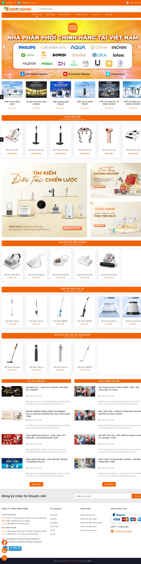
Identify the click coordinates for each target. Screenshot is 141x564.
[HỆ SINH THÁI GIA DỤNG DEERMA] (36, 89)
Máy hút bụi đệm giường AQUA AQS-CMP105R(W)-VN (12, 275)
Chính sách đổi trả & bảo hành (91, 523)
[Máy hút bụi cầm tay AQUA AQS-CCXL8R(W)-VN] (12, 307)
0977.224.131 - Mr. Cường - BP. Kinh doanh (22, 534)
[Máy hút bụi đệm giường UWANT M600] (12, 135)
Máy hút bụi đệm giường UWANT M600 (12, 150)
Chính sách (54, 527)
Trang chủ (53, 515)
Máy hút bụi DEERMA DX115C (85, 321)
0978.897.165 (11, 3)
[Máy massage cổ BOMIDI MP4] (84, 135)
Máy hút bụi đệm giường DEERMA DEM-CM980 (109, 275)
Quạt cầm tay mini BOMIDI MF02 (109, 150)
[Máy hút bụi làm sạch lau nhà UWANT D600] (36, 135)
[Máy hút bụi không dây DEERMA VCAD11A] (12, 353)
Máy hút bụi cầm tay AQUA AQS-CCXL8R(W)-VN (12, 321)
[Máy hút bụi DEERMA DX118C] (60, 307)
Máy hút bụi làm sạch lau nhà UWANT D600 (36, 150)
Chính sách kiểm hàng (88, 527)
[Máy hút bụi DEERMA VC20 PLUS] (84, 353)
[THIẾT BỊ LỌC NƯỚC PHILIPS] (84, 89)
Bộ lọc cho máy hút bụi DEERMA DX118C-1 (109, 321)
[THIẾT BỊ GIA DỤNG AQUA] (12, 89)
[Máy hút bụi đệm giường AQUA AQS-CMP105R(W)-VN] (12, 260)
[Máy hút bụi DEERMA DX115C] (84, 307)
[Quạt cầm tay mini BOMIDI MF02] (109, 135)
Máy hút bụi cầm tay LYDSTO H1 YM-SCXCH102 (60, 367)
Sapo (90, 561)
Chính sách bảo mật (87, 515)
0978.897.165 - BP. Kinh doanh (18, 524)
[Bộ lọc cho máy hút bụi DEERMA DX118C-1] (109, 307)
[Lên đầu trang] (135, 550)
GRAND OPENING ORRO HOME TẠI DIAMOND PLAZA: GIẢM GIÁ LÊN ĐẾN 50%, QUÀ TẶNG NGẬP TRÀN (48, 413)
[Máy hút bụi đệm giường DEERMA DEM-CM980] (109, 260)
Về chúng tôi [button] (55, 509)
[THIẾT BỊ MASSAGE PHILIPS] (60, 89)
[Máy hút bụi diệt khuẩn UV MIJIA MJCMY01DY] (84, 260)
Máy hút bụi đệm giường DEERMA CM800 (36, 275)
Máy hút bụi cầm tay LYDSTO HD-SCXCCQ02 (36, 367)
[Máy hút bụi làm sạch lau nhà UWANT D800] (60, 135)
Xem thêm (36, 484)
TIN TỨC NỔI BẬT (36, 381)
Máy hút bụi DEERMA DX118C (60, 321)
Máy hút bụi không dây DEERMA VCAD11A (12, 367)
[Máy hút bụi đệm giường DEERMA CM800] (36, 260)
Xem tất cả (12, 108)
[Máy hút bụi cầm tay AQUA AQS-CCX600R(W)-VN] (36, 307)
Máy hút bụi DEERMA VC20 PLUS (85, 367)
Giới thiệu (53, 519)
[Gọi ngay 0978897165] (4, 557)
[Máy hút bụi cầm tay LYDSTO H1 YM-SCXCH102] (60, 353)
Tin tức (52, 530)
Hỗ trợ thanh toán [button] (119, 509)
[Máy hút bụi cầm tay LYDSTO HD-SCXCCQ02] (36, 353)
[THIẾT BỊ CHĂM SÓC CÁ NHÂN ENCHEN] (109, 89)
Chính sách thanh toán (88, 530)
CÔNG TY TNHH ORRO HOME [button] (15, 509)
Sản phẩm (54, 523)
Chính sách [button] (85, 509)
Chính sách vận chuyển (88, 519)
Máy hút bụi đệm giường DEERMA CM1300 (61, 275)
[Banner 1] (44, 200)
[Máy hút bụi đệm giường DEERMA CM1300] (60, 260)
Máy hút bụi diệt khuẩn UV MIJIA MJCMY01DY (85, 275)
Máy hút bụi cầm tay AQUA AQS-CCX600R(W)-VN (36, 321)
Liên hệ (52, 534)
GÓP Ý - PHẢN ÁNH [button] (119, 527)
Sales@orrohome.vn (29, 3)
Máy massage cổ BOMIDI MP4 (85, 150)
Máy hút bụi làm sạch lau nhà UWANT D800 (60, 150)
